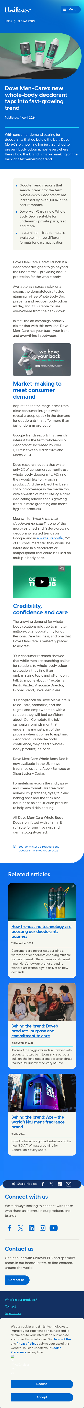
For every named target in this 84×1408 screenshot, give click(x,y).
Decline (42, 1384)
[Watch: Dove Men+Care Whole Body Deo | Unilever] (42, 582)
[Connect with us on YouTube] (53, 1228)
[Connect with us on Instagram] (42, 1228)
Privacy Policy (26, 1344)
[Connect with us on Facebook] (9, 1228)
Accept (41, 1397)
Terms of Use (62, 1339)
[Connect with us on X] (20, 1228)
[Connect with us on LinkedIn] (31, 1228)
